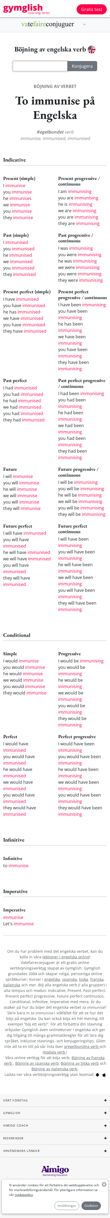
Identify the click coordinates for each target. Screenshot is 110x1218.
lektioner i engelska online (65, 956)
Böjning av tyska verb (80, 1063)
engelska (52, 979)
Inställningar (67, 1205)
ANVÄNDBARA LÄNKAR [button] (21, 1151)
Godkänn (91, 1205)
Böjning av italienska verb (54, 1068)
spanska (69, 979)
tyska (83, 979)
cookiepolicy (24, 1194)
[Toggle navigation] (84, 24)
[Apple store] (104, 1074)
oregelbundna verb (82, 1046)
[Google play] (97, 1074)
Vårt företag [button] (15, 1100)
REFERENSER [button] (13, 1138)
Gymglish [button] (11, 1113)
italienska (11, 984)
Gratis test (91, 9)
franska (97, 979)
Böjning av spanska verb (37, 1063)
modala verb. (54, 1052)
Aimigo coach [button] (15, 1125)
